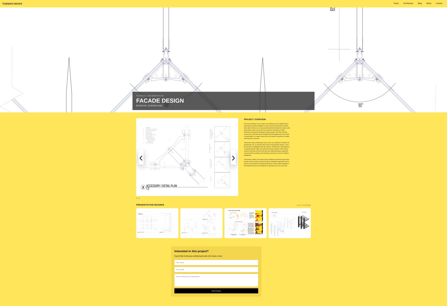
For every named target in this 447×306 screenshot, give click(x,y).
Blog (420, 3)
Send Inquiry (216, 291)
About (428, 3)
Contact (439, 3)
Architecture (408, 3)
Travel (396, 3)
